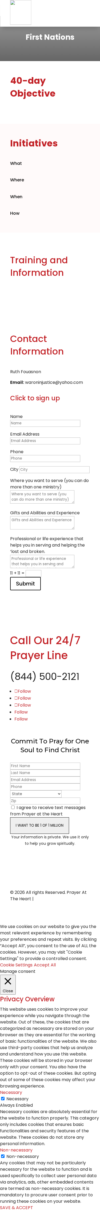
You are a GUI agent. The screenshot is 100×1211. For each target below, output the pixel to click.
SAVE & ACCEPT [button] (16, 1208)
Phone (16, 452)
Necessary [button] (11, 1092)
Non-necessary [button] (16, 1150)
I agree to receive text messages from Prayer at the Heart (48, 810)
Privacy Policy (49, 899)
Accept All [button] (45, 965)
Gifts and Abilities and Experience (45, 513)
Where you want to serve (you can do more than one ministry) (49, 483)
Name (16, 416)
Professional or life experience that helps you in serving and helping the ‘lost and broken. (47, 545)
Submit (25, 583)
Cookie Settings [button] (16, 965)
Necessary (17, 1099)
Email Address (24, 434)
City (14, 469)
